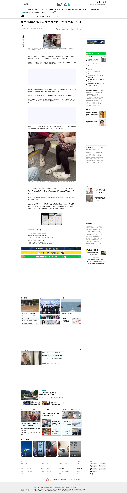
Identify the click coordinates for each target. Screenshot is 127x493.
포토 (83, 9)
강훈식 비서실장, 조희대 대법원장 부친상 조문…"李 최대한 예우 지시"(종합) (67, 431)
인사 (41, 473)
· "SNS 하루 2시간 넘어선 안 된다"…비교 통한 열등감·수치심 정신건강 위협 (96, 257)
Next (63, 403)
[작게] (78, 29)
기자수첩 (88, 110)
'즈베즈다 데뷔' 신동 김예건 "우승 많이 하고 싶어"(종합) (56, 431)
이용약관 (60, 484)
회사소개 (22, 484)
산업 (46, 9)
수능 (73, 16)
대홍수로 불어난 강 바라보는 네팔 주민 (29, 316)
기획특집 (48, 468)
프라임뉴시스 (97, 4)
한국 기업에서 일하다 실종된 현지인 (29, 313)
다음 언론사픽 (103, 463)
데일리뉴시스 (49, 471)
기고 (47, 466)
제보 (98, 9)
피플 (87, 186)
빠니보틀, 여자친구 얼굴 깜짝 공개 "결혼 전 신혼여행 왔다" (30, 424)
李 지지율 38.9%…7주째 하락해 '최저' (66, 320)
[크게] (80, 29)
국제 (36, 9)
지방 (62, 9)
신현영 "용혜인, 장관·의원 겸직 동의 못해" (35, 404)
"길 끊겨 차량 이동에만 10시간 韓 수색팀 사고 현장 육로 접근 (47, 394)
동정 (49, 473)
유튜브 (94, 466)
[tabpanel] (71, 307)
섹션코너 (42, 471)
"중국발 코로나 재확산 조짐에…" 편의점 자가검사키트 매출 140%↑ (56, 423)
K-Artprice (92, 4)
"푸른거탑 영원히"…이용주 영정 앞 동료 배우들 (52, 358)
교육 (58, 16)
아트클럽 (42, 466)
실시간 (29, 9)
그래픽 (60, 466)
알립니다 (84, 484)
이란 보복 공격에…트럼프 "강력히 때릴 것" (55, 404)
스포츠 (69, 9)
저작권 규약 (46, 484)
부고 (45, 473)
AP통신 (78, 463)
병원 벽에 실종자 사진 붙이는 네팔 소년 (29, 320)
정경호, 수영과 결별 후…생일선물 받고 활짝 (51, 353)
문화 (66, 9)
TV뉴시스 (87, 9)
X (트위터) (94, 468)
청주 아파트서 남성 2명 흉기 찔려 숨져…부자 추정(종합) (30, 429)
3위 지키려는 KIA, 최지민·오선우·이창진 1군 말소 (30, 433)
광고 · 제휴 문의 (29, 484)
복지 (54, 16)
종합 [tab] (105, 56)
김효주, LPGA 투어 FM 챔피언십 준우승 (29, 323)
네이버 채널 (94, 463)
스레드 (94, 471)
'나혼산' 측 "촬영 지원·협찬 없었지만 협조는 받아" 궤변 (51, 414)
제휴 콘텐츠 (93, 9)
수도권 (58, 9)
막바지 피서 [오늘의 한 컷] (66, 313)
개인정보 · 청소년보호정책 (68, 484)
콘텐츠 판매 (41, 484)
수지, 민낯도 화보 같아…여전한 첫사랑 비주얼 (51, 361)
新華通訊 (78, 466)
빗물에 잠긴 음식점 (25, 318)
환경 (65, 16)
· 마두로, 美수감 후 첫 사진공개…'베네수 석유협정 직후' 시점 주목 (96, 261)
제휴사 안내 (35, 484)
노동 (62, 16)
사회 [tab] (101, 56)
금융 (43, 9)
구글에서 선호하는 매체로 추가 (64, 29)
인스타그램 (103, 468)
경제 (39, 9)
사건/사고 (36, 16)
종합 (34, 409)
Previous (22, 403)
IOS (77, 473)
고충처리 (51, 484)
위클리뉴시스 (103, 4)
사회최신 (30, 16)
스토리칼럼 (48, 463)
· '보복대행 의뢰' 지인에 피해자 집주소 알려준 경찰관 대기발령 (96, 263)
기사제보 (56, 484)
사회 (55, 9)
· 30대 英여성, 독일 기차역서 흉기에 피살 (94, 259)
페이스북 (103, 466)
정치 (33, 9)
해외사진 (66, 463)
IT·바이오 (50, 9)
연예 (73, 9)
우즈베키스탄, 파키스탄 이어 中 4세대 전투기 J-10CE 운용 (67, 423)
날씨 (69, 16)
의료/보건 (48, 16)
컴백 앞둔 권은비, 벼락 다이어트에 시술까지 (51, 363)
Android (78, 471)
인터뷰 (42, 468)
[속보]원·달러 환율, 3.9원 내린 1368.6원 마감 (32, 12)
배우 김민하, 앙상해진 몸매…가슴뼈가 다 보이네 (52, 355)
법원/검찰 (42, 16)
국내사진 (60, 463)
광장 (80, 9)
